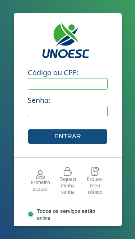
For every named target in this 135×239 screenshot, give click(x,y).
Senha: (39, 100)
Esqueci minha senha (67, 185)
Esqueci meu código (95, 185)
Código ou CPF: (53, 72)
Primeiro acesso (40, 185)
